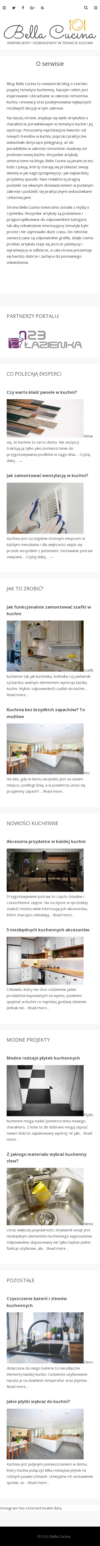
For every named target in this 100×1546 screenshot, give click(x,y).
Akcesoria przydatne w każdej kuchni (46, 841)
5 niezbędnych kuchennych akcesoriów (48, 930)
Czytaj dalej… (39, 556)
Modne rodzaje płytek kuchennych (43, 1058)
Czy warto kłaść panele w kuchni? (42, 392)
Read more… (17, 694)
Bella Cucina (60, 1536)
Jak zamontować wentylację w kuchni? (47, 475)
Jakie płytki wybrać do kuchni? (38, 1401)
